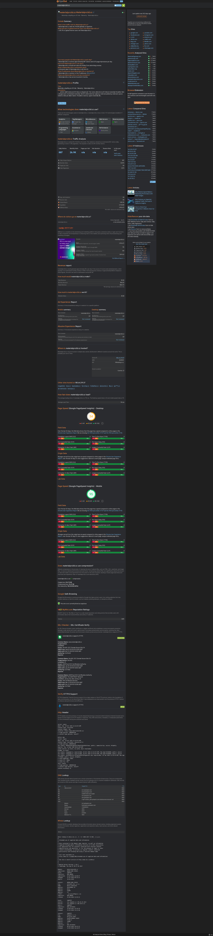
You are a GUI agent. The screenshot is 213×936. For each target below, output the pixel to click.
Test (123, 707)
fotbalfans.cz (94, 386)
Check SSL (121, 638)
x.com (132, 37)
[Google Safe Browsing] (59, 603)
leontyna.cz (71, 389)
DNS (63, 775)
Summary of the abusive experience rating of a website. (73, 329)
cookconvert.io (132, 81)
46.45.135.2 (131, 178)
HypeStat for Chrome (142, 103)
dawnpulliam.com (133, 65)
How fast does (74, 395)
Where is (73, 348)
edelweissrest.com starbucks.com (139, 135)
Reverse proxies (118, 119)
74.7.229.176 (131, 176)
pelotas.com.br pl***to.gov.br (137, 125)
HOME (71, 1)
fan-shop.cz (85, 386)
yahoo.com (147, 44)
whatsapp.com (148, 48)
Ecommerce (76, 128)
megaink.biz (61, 386)
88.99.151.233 (132, 151)
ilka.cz (111, 386)
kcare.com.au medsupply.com (137, 137)
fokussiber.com (132, 75)
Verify (67, 694)
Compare (118, 5)
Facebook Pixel (64, 124)
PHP (61, 132)
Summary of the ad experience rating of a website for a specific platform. (78, 305)
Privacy (109, 934)
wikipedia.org (134, 46)
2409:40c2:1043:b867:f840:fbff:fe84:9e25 (141, 170)
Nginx (102, 122)
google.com (134, 33)
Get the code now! (141, 244)
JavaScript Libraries (89, 128)
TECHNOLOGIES (115, 1)
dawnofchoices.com (134, 63)
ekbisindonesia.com (133, 83)
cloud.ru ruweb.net (134, 118)
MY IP (121, 1)
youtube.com (148, 33)
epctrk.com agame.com (136, 116)
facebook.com (135, 35)
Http (63, 712)
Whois (64, 821)
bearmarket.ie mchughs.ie (136, 133)
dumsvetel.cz (104, 386)
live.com (146, 46)
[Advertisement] (91, 45)
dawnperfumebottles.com (135, 85)
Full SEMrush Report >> (118, 258)
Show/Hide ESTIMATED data (139, 220)
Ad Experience (67, 302)
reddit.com (147, 39)
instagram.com (148, 35)
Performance (103, 128)
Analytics (62, 119)
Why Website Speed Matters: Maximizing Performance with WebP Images (144, 194)
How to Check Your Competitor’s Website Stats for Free (144, 209)
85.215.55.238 (132, 153)
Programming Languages (63, 128)
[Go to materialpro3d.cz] (93, 12)
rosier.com (131, 71)
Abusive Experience (69, 326)
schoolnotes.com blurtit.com (137, 122)
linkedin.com (148, 41)
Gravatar (89, 122)
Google (67, 594)
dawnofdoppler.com (134, 73)
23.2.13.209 (131, 160)
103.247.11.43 (132, 164)
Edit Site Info (62, 103)
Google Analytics (65, 122)
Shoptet (76, 130)
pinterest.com (135, 48)
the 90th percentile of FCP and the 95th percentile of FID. (104, 433)
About (113, 934)
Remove (133, 229)
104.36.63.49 (132, 174)
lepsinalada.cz (76, 386)
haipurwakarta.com (133, 60)
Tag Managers (77, 119)
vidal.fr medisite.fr (134, 131)
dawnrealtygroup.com (134, 56)
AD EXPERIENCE (98, 1)
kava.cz (68, 386)
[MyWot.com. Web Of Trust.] (60, 609)
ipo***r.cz (117, 386)
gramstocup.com (133, 58)
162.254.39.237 (132, 149)
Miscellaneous (90, 119)
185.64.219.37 (91, 73)
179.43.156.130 (132, 158)
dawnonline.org (132, 69)
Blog (105, 934)
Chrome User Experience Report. (68, 433)
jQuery (89, 132)
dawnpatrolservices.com (135, 79)
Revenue (64, 265)
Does (75, 566)
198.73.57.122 (132, 162)
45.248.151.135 (132, 172)
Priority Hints (104, 130)
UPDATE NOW (141, 16)
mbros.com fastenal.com (136, 141)
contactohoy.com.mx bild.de (137, 114)
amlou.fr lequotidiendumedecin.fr (138, 139)
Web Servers (103, 119)
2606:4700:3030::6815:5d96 (136, 166)
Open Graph (90, 124)
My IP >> (152, 181)
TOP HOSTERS (91, 1)
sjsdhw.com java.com (135, 120)
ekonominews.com (133, 77)
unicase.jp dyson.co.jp (135, 112)
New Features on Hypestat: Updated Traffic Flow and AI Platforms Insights (143, 201)
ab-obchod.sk (62, 389)
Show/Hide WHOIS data (138, 225)
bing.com (133, 41)
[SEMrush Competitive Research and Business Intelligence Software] (65, 228)
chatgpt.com (135, 44)
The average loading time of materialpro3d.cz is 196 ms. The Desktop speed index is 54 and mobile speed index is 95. (91, 398)
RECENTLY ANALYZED (82, 1)
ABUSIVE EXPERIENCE (106, 1)
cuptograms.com (133, 67)
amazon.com (148, 37)
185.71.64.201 (132, 168)
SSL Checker (73, 625)
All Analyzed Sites (98, 934)
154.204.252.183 (133, 155)
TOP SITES (75, 1)
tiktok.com (134, 39)
